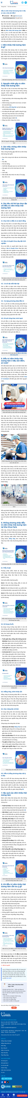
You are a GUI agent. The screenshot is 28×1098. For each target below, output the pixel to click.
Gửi (14, 1007)
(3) (23, 789)
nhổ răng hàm (13, 107)
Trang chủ (3, 6)
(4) (25, 810)
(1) (16, 118)
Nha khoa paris (18, 15)
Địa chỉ (8, 1096)
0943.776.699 (13, 1022)
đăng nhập (8, 1005)
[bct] (6, 1087)
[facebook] (2, 1082)
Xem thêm (8, 978)
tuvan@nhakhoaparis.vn (10, 1027)
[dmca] (17, 1087)
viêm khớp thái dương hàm (13, 30)
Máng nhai (17, 727)
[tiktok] (8, 1082)
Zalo (14, 1096)
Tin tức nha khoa (12, 6)
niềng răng (12, 538)
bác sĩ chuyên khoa (12, 248)
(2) (3, 159)
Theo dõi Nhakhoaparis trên (9, 18)
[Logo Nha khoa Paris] (5, 1016)
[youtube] (5, 1082)
